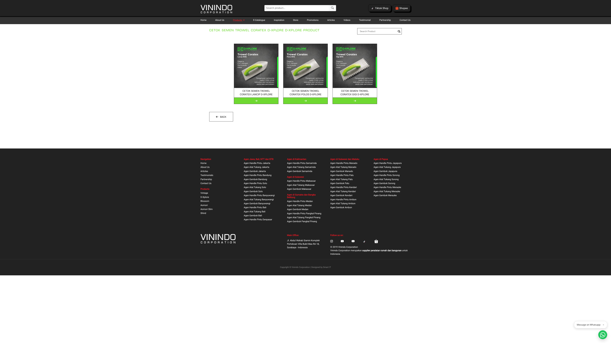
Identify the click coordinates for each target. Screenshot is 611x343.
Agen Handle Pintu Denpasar (258, 220)
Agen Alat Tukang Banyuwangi (259, 199)
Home (203, 20)
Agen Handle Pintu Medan (300, 201)
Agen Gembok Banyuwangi (257, 203)
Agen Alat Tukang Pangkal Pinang (303, 217)
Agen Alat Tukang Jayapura (387, 167)
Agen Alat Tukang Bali (254, 212)
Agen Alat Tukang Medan (299, 205)
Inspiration (279, 20)
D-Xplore (204, 197)
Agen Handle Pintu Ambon (343, 199)
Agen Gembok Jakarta (255, 171)
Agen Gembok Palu (339, 183)
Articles (331, 20)
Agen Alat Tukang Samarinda (301, 167)
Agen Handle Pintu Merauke (387, 187)
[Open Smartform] (602, 334)
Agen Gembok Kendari (341, 195)
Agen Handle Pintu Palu (342, 175)
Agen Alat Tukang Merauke (387, 191)
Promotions (313, 20)
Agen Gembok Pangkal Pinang (302, 221)
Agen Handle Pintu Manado (343, 163)
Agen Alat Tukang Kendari (343, 191)
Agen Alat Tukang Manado (343, 167)
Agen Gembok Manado (341, 171)
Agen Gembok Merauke (385, 195)
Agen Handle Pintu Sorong (387, 175)
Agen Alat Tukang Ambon (342, 203)
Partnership (385, 20)
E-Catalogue (259, 20)
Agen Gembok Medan (297, 209)
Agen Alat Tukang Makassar (301, 185)
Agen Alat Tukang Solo (255, 187)
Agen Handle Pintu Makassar (301, 181)
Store (295, 20)
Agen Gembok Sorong (384, 183)
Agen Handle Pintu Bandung (257, 175)
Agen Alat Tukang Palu (341, 179)
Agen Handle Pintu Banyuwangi (259, 195)
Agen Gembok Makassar (299, 189)
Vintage (204, 193)
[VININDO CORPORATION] (216, 9)
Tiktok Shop (381, 8)
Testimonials (206, 175)
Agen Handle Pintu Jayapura (388, 163)
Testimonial (365, 20)
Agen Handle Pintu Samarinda (302, 163)
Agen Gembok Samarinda (299, 171)
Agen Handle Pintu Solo (255, 183)
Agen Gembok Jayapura (385, 171)
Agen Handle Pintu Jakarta (257, 163)
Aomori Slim (206, 209)
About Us (219, 20)
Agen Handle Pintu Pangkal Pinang (304, 213)
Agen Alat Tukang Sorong (386, 179)
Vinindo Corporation (300, 267)
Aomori (204, 205)
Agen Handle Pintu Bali (255, 207)
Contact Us (405, 20)
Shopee (403, 8)
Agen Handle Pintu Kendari (343, 187)
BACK (222, 117)
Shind (203, 213)
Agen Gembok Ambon (341, 207)
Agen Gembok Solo (253, 191)
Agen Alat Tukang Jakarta (256, 167)
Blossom (204, 201)
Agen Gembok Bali (253, 216)
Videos (347, 20)
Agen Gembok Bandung (255, 179)
